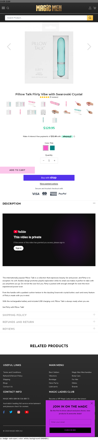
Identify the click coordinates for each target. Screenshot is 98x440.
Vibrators (53, 376)
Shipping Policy (15, 315)
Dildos (74, 383)
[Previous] (9, 46)
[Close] (92, 403)
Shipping (6, 379)
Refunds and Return (18, 322)
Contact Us (8, 386)
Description (12, 204)
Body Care (76, 376)
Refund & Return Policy (12, 376)
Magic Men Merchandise (81, 372)
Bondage (52, 379)
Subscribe (70, 430)
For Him (75, 379)
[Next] (89, 46)
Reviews (9, 329)
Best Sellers (54, 372)
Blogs (5, 383)
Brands (75, 386)
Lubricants (53, 386)
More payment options (49, 183)
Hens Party (53, 383)
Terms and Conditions (12, 372)
